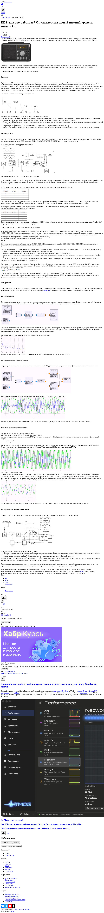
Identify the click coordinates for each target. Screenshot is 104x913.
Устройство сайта (11, 878)
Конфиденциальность (12, 887)
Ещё (7, 833)
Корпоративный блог (12, 894)
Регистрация (9, 855)
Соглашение (9, 885)
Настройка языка (7, 909)
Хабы (7, 866)
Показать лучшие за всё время (11, 846)
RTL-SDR (46, 290)
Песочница (9, 871)
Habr (12, 911)
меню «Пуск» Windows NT (87, 691)
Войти (7, 853)
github (82, 571)
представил (5, 693)
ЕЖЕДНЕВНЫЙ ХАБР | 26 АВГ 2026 (14, 673)
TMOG (16, 693)
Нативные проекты (11, 898)
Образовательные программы (15, 900)
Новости (8, 864)
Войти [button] (3, 13)
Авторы (7, 869)
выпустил (83, 693)
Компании (8, 867)
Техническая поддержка (21, 909)
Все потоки (8, 2)
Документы (9, 884)
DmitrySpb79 (5, 17)
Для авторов (9, 880)
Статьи (7, 862)
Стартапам (8, 901)
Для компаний (10, 882)
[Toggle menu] (1, 2)
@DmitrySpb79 (6, 615)
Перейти (4, 668)
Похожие (16, 842)
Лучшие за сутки (7, 842)
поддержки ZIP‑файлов (60, 691)
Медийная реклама (11, 896)
